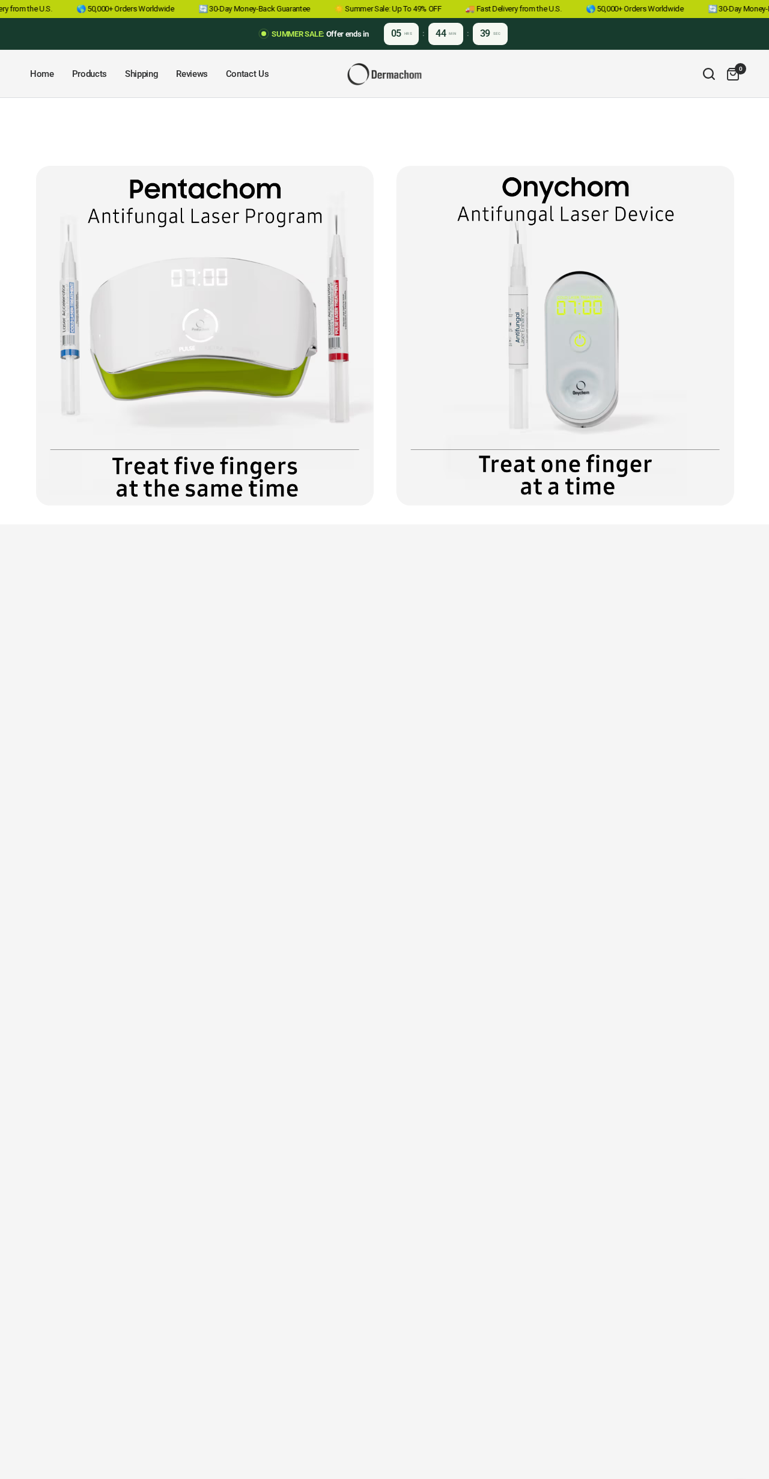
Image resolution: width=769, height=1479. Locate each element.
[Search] (709, 74)
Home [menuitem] (42, 73)
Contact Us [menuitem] (247, 73)
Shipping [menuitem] (141, 73)
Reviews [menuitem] (192, 73)
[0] (730, 74)
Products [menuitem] (89, 73)
